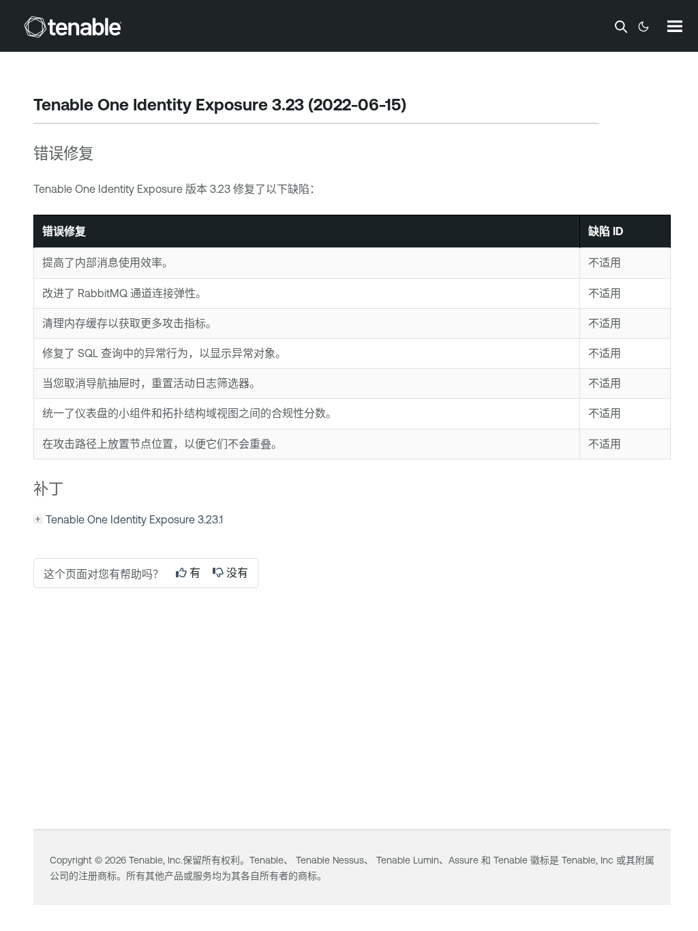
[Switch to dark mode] (643, 26)
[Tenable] (73, 26)
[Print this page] (418, 106)
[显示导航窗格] (674, 26)
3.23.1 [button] (134, 519)
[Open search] (621, 26)
